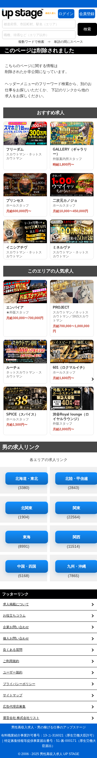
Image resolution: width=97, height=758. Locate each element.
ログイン (66, 14)
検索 (87, 29)
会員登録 (86, 14)
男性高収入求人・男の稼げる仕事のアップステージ (48, 727)
